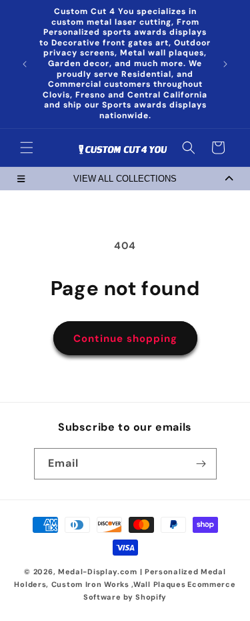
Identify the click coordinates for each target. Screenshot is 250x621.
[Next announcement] (225, 64)
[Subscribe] (201, 463)
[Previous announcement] (24, 64)
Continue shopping (125, 338)
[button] (26, 147)
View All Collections (125, 179)
